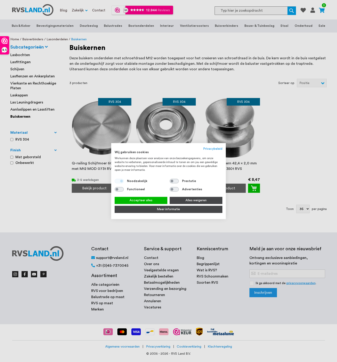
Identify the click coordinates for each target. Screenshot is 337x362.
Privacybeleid (212, 148)
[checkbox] (174, 181)
